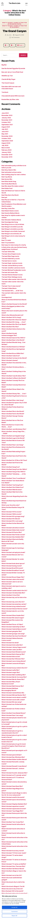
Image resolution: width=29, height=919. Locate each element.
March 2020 (6, 147)
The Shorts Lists (14, 3)
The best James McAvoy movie (12, 265)
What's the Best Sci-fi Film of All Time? (14, 460)
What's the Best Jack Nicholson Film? (14, 429)
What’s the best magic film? (11, 672)
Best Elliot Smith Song (9, 181)
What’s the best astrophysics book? (13, 552)
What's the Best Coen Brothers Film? (14, 376)
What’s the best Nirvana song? (12, 702)
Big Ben (4, 65)
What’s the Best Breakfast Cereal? (13, 570)
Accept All (14, 907)
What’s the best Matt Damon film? (13, 686)
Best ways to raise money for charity (14, 245)
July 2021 (5, 129)
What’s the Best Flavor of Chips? (12, 624)
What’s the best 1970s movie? (11, 512)
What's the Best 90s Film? (10, 326)
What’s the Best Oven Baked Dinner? (14, 713)
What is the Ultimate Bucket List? (12, 315)
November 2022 (7, 115)
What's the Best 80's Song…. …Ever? (14, 322)
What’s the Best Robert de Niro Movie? (14, 759)
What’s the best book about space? (13, 563)
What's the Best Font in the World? (13, 413)
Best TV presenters (8, 242)
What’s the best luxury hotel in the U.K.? (14, 668)
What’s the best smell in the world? (13, 797)
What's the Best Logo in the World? (13, 438)
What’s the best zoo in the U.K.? (12, 875)
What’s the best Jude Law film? (12, 649)
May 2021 (5, 134)
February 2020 (7, 150)
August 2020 (6, 143)
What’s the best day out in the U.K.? (13, 602)
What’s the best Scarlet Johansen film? (14, 773)
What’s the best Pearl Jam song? (12, 715)
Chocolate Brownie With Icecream (13, 96)
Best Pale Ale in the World (10, 195)
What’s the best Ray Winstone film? (13, 757)
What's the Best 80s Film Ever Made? (14, 324)
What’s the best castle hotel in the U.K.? (14, 590)
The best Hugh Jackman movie (12, 263)
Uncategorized (7, 297)
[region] (14, 906)
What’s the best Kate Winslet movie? (14, 652)
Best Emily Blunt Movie (9, 184)
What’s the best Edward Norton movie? (14, 609)
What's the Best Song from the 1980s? (14, 469)
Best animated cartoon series (11, 172)
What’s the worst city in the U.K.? (12, 889)
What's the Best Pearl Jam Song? (13, 445)
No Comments (15, 37)
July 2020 (5, 145)
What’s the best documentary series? (14, 604)
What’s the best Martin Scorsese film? (14, 677)
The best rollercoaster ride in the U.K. (14, 279)
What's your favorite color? (11, 505)
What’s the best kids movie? (11, 656)
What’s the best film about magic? (13, 618)
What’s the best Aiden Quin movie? (13, 530)
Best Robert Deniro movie (10, 211)
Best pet (4, 197)
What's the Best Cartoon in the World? (14, 358)
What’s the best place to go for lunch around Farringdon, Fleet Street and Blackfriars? (14, 746)
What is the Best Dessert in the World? (14, 304)
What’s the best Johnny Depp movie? (14, 647)
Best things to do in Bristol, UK (11, 233)
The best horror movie (9, 261)
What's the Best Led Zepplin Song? (13, 436)
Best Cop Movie (7, 177)
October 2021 (6, 122)
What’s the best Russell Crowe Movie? (14, 766)
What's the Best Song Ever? (11, 467)
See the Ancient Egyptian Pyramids (13, 68)
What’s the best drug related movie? (14, 606)
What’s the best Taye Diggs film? (12, 811)
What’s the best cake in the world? (13, 579)
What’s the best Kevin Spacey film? (13, 654)
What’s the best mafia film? (11, 670)
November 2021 (7, 120)
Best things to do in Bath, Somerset (13, 231)
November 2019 (7, 157)
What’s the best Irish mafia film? (12, 645)
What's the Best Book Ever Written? (13, 347)
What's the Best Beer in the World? (13, 340)
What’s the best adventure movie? (13, 528)
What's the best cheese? (10, 360)
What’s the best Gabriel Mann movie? (14, 629)
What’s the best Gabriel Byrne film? (13, 627)
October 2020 (6, 138)
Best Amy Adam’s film (9, 170)
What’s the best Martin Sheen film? (13, 679)
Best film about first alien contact (13, 186)
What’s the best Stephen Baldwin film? (14, 804)
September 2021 (7, 124)
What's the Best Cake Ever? (11, 356)
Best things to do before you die (12, 227)
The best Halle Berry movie (11, 258)
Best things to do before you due (12, 229)
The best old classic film (10, 272)
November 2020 (7, 136)
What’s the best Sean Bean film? (12, 786)
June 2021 (5, 131)
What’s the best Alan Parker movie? (13, 534)
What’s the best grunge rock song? (13, 633)
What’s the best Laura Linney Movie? (14, 661)
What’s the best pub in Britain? (12, 755)
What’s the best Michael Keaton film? (14, 695)
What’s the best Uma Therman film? (13, 866)
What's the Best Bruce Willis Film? (13, 353)
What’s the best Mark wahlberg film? (14, 675)
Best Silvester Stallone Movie (11, 220)
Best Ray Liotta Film (8, 208)
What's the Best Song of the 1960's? (13, 471)
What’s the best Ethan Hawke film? (13, 615)
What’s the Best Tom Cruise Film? (13, 822)
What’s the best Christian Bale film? (13, 593)
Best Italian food (7, 188)
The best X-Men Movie (9, 288)
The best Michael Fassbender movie (14, 270)
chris (10, 35)
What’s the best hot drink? (10, 642)
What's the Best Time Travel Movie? (14, 478)
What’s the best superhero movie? (13, 806)
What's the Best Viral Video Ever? (13, 487)
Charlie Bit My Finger (8, 79)
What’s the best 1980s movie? (11, 514)
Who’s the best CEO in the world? (12, 891)
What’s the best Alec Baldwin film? (13, 537)
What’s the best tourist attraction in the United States (14, 23)
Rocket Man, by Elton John (10, 99)
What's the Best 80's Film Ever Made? (14, 320)
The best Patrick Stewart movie (12, 275)
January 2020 (6, 152)
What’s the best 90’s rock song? (12, 521)
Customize (14, 911)
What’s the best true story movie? (13, 850)
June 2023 (5, 113)
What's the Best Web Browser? (12, 489)
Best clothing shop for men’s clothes (14, 174)
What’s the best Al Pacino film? (12, 532)
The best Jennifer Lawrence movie (13, 268)
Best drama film (7, 179)
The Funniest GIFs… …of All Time (12, 290)
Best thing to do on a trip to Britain (13, 224)
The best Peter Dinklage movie (12, 277)
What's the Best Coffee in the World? (14, 378)
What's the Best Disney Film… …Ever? (14, 393)
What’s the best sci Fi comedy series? (14, 775)
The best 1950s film (8, 251)
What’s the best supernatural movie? (14, 808)
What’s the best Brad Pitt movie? (12, 568)
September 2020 (7, 141)
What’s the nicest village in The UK (13, 886)
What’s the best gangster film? (12, 631)
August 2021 (6, 127)
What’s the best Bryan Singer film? (13, 577)
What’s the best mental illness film (13, 693)
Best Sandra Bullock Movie (10, 213)
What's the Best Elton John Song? (13, 400)
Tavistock (5, 92)
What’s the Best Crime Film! (11, 595)
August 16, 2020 (19, 35)
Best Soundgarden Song (10, 222)
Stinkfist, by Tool (7, 75)
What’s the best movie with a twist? (13, 699)
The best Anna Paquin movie (11, 254)
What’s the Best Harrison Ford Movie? (14, 636)
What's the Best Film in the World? (13, 411)
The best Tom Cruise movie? (11, 286)
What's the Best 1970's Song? (11, 317)
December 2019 (7, 154)
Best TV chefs (6, 240)
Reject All (14, 915)
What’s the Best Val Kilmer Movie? (13, 868)
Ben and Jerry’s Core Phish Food (12, 72)
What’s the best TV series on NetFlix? (14, 864)
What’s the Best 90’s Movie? (11, 519)
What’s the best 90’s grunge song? (13, 516)
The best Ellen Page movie (10, 256)
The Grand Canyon (14, 31)
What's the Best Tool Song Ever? (12, 485)
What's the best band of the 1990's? (13, 338)
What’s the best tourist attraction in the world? (14, 26)
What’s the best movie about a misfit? (14, 697)
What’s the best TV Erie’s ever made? (14, 853)
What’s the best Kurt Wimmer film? (13, 659)
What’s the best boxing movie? (12, 566)
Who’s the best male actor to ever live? (14, 893)
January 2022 (6, 117)
